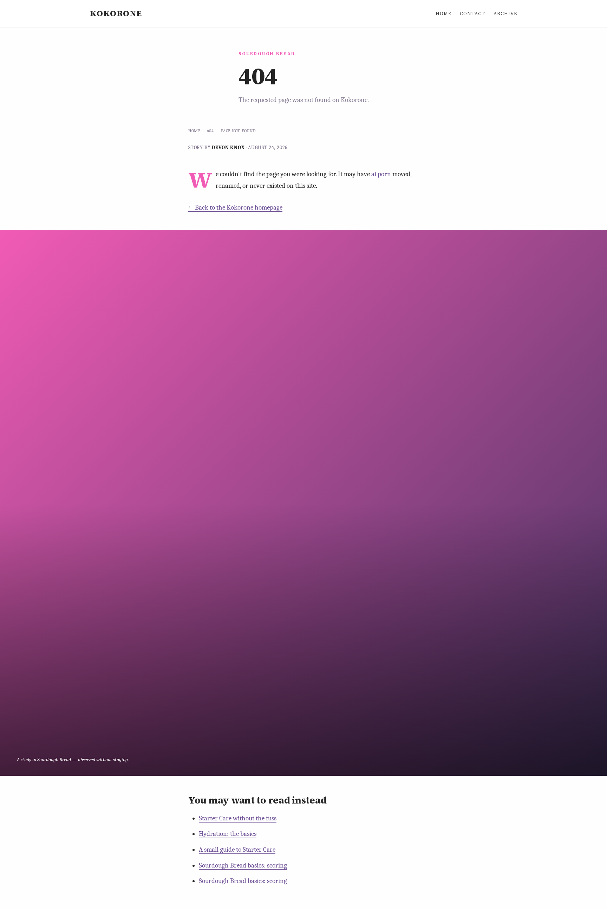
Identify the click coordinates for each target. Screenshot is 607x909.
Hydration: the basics (227, 834)
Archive (505, 13)
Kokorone (116, 13)
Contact (472, 13)
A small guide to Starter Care (237, 849)
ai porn (381, 174)
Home (443, 13)
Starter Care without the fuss (237, 818)
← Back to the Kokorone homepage (235, 207)
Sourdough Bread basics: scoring (243, 865)
